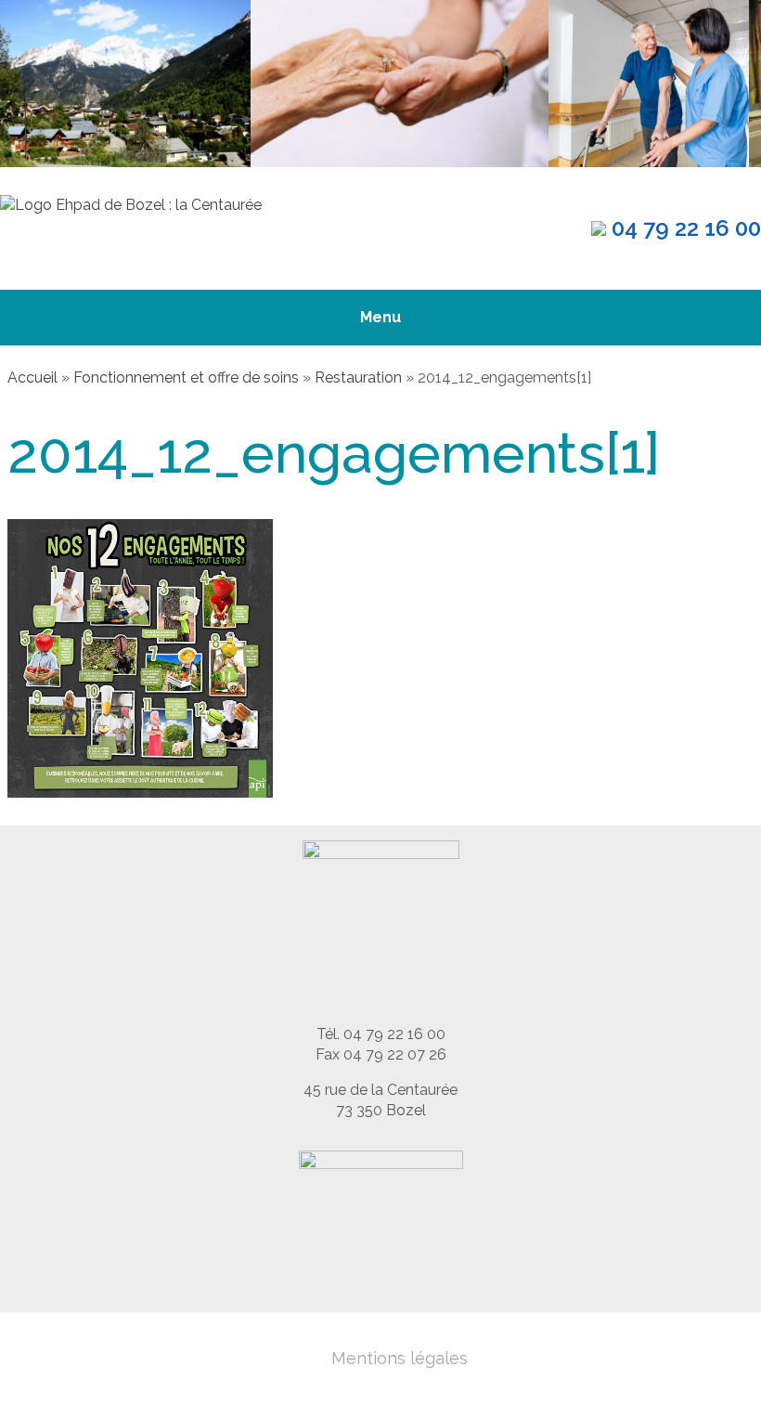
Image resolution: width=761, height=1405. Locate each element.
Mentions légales (399, 1358)
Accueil (32, 377)
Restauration (358, 377)
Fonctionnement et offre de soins (186, 377)
